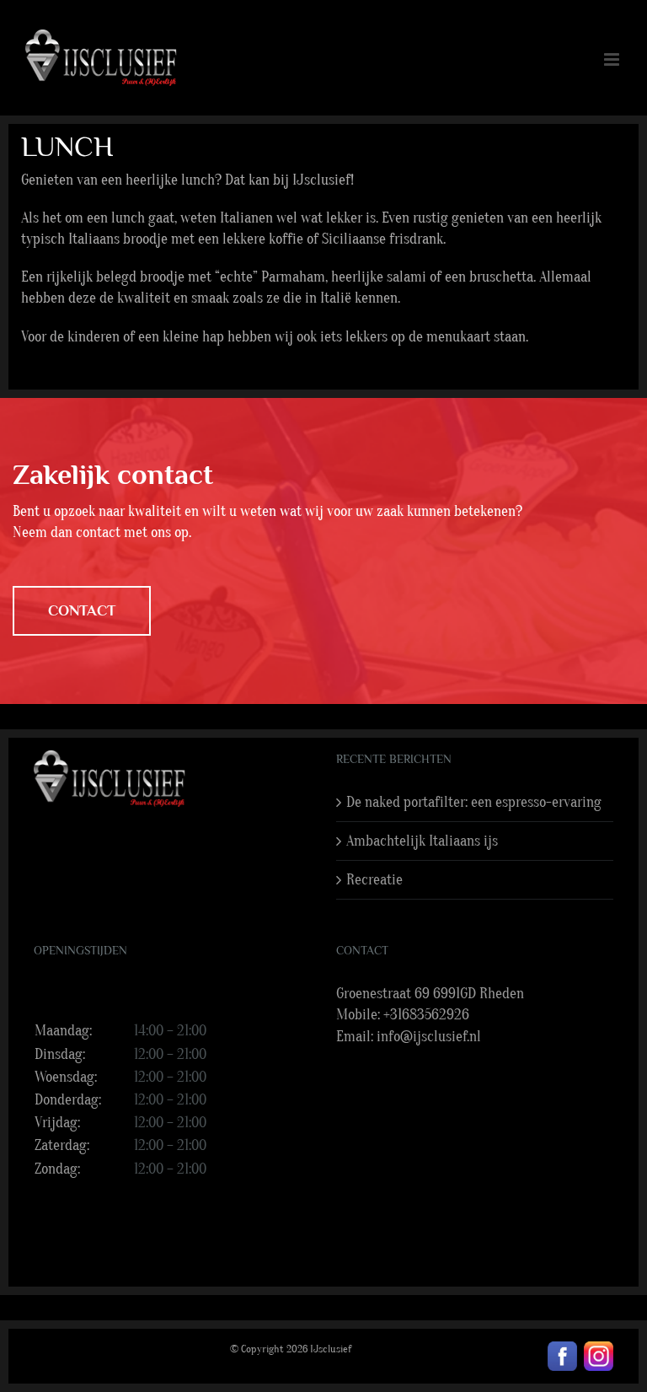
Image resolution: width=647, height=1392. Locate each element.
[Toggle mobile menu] (613, 59)
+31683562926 (426, 1015)
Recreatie (374, 880)
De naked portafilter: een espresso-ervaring (474, 802)
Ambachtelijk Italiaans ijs (422, 841)
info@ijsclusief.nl (429, 1036)
